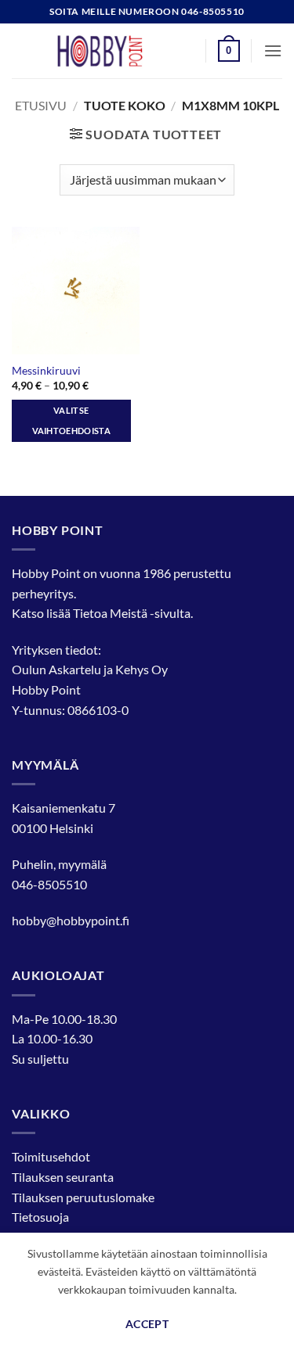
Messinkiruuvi (46, 370)
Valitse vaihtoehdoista (71, 420)
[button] (229, 51)
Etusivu (41, 105)
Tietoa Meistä (110, 612)
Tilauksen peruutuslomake (83, 1197)
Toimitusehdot (51, 1156)
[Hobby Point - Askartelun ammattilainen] (115, 50)
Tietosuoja (40, 1216)
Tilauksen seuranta (63, 1176)
